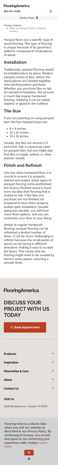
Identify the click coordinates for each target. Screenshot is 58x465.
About (8, 379)
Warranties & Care (16, 371)
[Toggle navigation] (51, 11)
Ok (29, 452)
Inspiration (11, 362)
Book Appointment (27, 327)
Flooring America (12, 25)
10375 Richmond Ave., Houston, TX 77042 (25, 406)
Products (10, 354)
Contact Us (11, 388)
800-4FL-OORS (12, 11)
